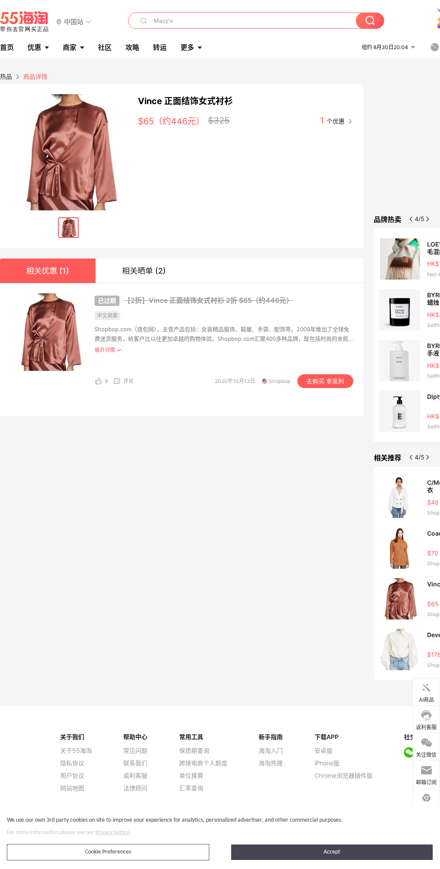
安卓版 (324, 750)
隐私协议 (72, 763)
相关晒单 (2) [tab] (144, 270)
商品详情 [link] (35, 76)
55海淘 (24, 21)
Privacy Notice (112, 832)
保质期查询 (194, 750)
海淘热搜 (271, 763)
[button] (74, 21)
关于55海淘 (76, 750)
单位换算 (191, 775)
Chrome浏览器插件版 (344, 775)
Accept (332, 852)
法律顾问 (135, 788)
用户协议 (72, 775)
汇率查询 (191, 788)
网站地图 (72, 788)
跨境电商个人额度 (203, 763)
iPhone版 (327, 763)
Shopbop (279, 381)
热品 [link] (6, 76)
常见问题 (135, 750)
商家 (69, 47)
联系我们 (135, 763)
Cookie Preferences (108, 852)
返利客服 (135, 775)
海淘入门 (271, 750)
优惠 (34, 47)
